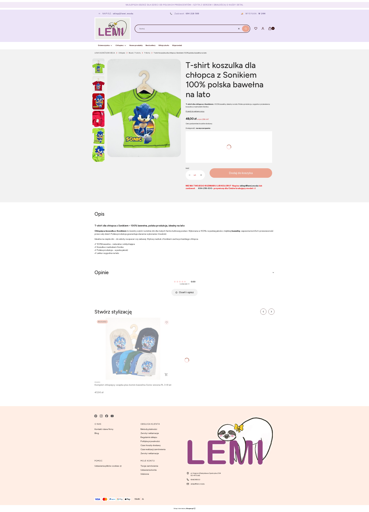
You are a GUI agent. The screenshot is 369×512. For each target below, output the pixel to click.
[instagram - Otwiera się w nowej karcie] (101, 416)
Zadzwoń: (184, 14)
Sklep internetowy (183, 508)
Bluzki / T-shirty (135, 53)
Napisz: (116, 14)
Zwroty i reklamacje (150, 433)
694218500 (195, 479)
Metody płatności (149, 429)
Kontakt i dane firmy (104, 429)
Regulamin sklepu (149, 437)
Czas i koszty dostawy (151, 445)
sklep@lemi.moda (198, 484)
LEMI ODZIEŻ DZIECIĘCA (105, 53)
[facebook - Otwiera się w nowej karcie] (106, 416)
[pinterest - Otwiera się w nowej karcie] (95, 416)
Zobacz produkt (166, 374)
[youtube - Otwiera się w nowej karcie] (112, 416)
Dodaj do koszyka (241, 173)
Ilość (187, 168)
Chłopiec (121, 53)
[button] (245, 28)
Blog (97, 433)
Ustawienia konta (149, 470)
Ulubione (145, 474)
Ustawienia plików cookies (107, 466)
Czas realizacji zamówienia (153, 449)
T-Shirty (147, 53)
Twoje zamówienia (149, 466)
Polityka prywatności (150, 441)
